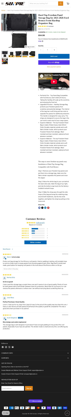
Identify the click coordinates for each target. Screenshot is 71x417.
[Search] (60, 3)
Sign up (28, 388)
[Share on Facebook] (39, 208)
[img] (7, 254)
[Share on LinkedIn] (45, 208)
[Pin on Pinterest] (48, 208)
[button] (5, 54)
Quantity (40, 46)
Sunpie (35, 413)
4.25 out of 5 (40, 223)
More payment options (54, 67)
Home (3, 10)
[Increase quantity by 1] (54, 49)
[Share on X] (42, 208)
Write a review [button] (35, 242)
